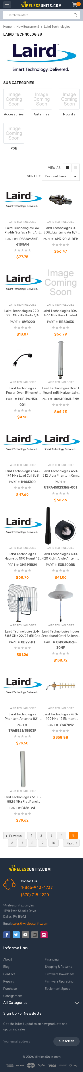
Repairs (8, 981)
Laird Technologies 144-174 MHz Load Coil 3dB (22, 473)
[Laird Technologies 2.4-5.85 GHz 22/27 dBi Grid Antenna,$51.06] (22, 603)
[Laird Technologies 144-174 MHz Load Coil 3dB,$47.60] (22, 443)
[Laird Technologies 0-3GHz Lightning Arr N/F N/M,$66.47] (61, 200)
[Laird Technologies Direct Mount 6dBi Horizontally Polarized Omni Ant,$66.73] (61, 360)
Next (70, 843)
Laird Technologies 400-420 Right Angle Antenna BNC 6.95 (60, 556)
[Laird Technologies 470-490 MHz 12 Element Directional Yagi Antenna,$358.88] (61, 686)
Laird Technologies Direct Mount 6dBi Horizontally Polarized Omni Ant (60, 391)
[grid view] (67, 168)
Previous (15, 836)
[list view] (75, 168)
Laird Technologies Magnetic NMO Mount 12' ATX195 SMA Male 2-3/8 (22, 556)
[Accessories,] (13, 99)
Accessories (14, 114)
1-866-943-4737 (37, 887)
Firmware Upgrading (59, 981)
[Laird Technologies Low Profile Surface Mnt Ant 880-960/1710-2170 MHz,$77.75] (22, 200)
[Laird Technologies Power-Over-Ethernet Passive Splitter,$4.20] (22, 360)
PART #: (11, 239)
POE (14, 148)
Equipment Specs (57, 989)
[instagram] (44, 934)
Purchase (10, 989)
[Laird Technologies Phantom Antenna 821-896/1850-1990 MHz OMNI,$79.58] (22, 686)
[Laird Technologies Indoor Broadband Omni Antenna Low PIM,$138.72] (61, 603)
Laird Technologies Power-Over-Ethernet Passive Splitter (22, 391)
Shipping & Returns (58, 967)
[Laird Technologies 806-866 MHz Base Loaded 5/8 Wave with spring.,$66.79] (61, 283)
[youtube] (25, 934)
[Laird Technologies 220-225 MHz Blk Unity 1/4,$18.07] (22, 283)
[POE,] (13, 133)
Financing (52, 959)
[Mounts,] (69, 99)
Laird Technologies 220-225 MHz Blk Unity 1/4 (22, 313)
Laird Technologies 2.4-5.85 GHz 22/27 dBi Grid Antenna (22, 634)
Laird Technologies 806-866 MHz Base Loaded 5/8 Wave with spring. (61, 313)
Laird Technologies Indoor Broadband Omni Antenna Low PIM (61, 634)
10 (53, 843)
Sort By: (34, 176)
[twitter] (16, 934)
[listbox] (61, 176)
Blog (6, 967)
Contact (9, 974)
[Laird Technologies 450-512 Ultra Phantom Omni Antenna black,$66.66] (61, 443)
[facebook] (6, 934)
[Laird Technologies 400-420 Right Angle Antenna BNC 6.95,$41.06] (61, 526)
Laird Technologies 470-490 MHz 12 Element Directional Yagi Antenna (60, 717)
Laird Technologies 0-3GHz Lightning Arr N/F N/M (61, 230)
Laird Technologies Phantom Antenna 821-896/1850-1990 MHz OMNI (22, 717)
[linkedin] (34, 934)
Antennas (41, 114)
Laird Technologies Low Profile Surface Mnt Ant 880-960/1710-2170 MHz (22, 230)
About (7, 959)
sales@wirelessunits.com (30, 924)
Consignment (13, 996)
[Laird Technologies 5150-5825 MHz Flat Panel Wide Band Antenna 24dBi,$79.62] (22, 769)
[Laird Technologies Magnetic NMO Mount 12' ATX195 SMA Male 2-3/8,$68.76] (22, 526)
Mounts (69, 114)
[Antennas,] (41, 99)
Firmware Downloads (60, 974)
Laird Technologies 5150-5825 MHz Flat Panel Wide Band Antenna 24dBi (22, 799)
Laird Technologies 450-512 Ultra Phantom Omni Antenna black (60, 473)
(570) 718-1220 (35, 894)
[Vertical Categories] (7, 4)
